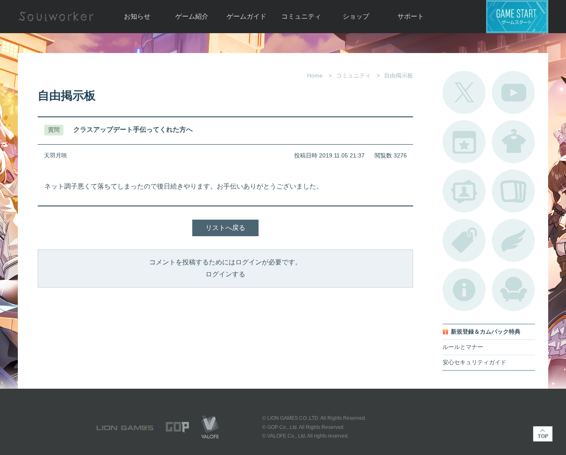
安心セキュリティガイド (474, 362)
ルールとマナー (463, 347)
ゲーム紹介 (191, 16)
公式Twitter (464, 92)
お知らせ (137, 16)
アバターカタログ (513, 141)
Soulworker (56, 16)
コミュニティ (301, 16)
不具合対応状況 (464, 289)
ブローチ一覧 (513, 240)
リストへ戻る (225, 227)
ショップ (356, 16)
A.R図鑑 (513, 191)
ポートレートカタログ (464, 191)
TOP (543, 434)
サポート (410, 16)
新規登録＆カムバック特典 (485, 332)
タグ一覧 (464, 240)
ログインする (225, 274)
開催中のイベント (464, 141)
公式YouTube (513, 92)
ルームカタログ (513, 289)
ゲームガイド (246, 16)
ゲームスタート (517, 16)
